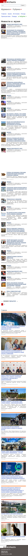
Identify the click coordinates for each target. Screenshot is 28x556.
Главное (3, 14)
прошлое (12, 301)
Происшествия (5, 16)
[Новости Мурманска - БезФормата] (8, 1)
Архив (10, 14)
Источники (16, 14)
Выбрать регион (4, 552)
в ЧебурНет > (22, 16)
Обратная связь (4, 551)
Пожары (14, 16)
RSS (11, 554)
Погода (23, 14)
